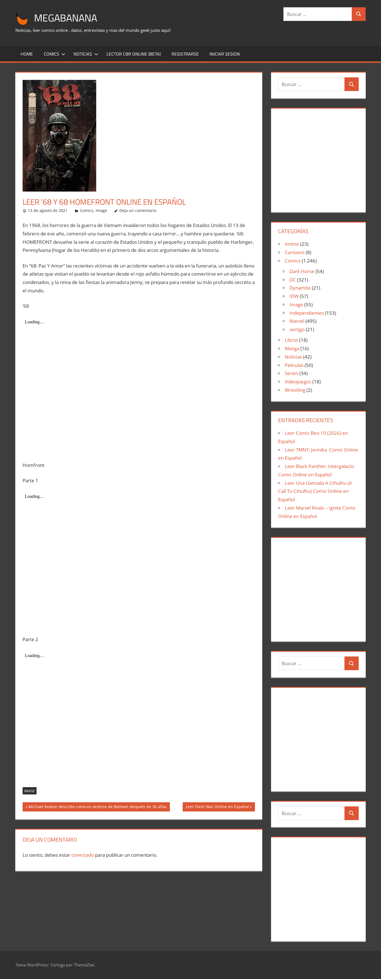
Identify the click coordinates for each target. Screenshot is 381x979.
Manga (292, 348)
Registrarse (185, 54)
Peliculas (294, 365)
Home (27, 54)
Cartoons (295, 252)
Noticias (83, 54)
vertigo (297, 329)
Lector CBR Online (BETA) (134, 54)
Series (291, 373)
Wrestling (295, 390)
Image (101, 210)
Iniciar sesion (224, 54)
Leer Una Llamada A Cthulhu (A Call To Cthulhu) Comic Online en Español (315, 491)
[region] (318, 158)
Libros (291, 340)
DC (293, 279)
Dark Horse (302, 271)
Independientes (307, 313)
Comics (51, 54)
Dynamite (300, 288)
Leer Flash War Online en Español (217, 807)
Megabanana (65, 17)
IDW (294, 296)
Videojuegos (298, 381)
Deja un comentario (137, 210)
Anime (292, 244)
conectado (82, 855)
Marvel (297, 321)
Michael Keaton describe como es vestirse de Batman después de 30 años (97, 807)
